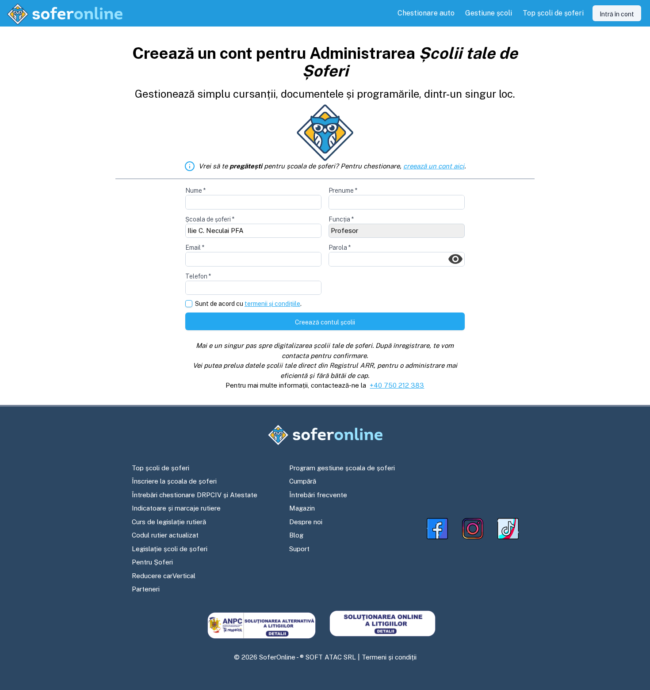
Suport (299, 549)
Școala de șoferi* (209, 219)
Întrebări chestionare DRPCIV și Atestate (194, 495)
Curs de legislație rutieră (169, 522)
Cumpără (302, 481)
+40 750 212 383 (397, 385)
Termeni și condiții (389, 657)
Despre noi (305, 522)
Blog (296, 535)
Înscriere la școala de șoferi (174, 481)
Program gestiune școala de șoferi (342, 468)
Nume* (195, 190)
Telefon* (198, 276)
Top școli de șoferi (160, 468)
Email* (194, 247)
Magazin (302, 508)
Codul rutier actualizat (165, 535)
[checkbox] (188, 303)
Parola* (340, 247)
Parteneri (146, 589)
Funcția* (341, 219)
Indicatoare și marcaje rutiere (176, 508)
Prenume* (343, 190)
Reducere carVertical (163, 575)
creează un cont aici (433, 166)
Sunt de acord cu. (248, 304)
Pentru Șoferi (152, 562)
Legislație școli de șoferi (169, 549)
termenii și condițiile (272, 303)
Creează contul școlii (325, 322)
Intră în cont (617, 14)
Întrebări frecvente (318, 495)
